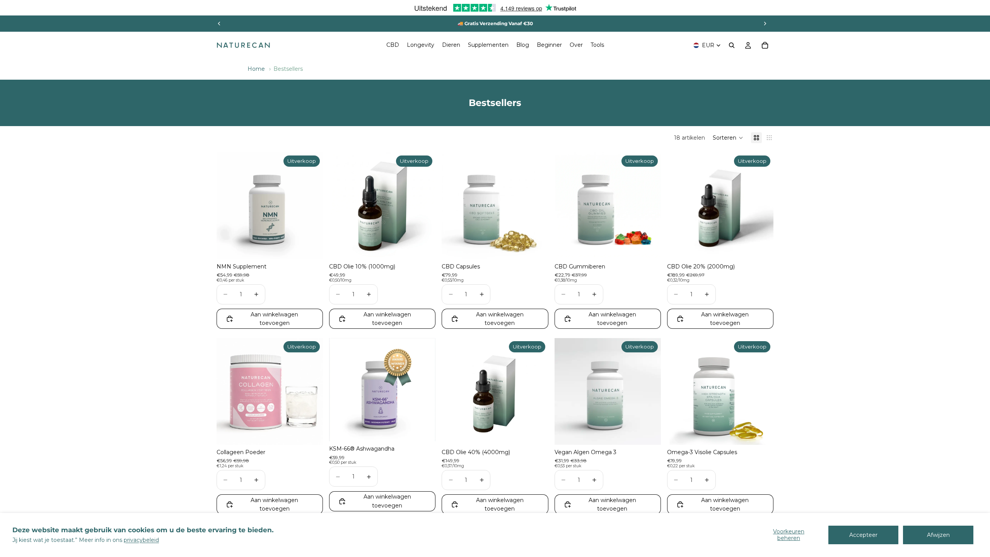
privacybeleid (141, 539)
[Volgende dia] (764, 23)
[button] (728, 137)
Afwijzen (938, 534)
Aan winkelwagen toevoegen (274, 318)
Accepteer (863, 534)
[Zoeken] (731, 45)
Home (256, 68)
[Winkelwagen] (764, 45)
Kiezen (317, 247)
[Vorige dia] (219, 23)
